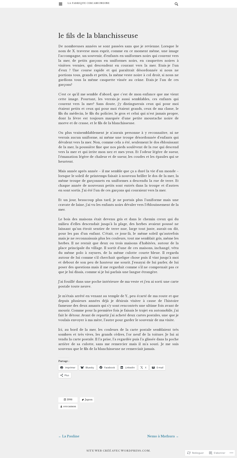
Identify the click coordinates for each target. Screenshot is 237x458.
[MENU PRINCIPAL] (60, 4)
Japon (89, 399)
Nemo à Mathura (163, 436)
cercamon (69, 406)
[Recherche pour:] (175, 4)
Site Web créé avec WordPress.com (118, 450)
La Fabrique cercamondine (89, 3)
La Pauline (68, 436)
